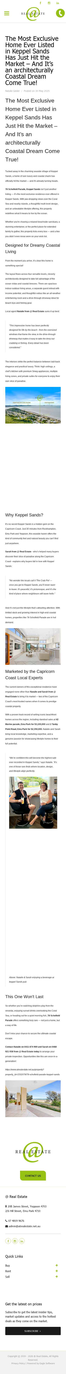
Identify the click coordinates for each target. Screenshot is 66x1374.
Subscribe (31, 1331)
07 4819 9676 (16, 1220)
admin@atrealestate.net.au (24, 1226)
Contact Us (33, 1175)
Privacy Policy (18, 1363)
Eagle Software (47, 1363)
